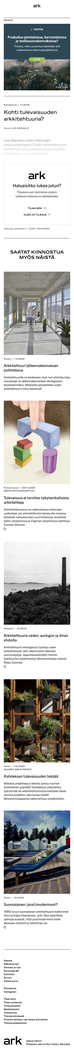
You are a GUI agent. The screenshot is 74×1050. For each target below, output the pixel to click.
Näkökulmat (11, 964)
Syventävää (11, 971)
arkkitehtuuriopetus (19, 491)
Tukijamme (10, 1013)
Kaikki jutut (11, 981)
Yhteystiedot (12, 1006)
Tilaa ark (35, 208)
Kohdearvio (10, 105)
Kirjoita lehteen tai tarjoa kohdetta (26, 1020)
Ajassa (8, 961)
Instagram (10, 992)
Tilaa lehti (10, 999)
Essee (7, 359)
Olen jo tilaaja (35, 215)
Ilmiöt (7, 766)
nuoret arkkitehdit (17, 770)
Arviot (8, 978)
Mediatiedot (11, 1009)
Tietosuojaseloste (15, 1023)
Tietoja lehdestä (14, 1016)
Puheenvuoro (11, 488)
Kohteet (9, 974)
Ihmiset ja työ (12, 967)
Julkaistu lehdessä (27, 229)
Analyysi (8, 629)
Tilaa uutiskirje (13, 1002)
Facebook (10, 988)
